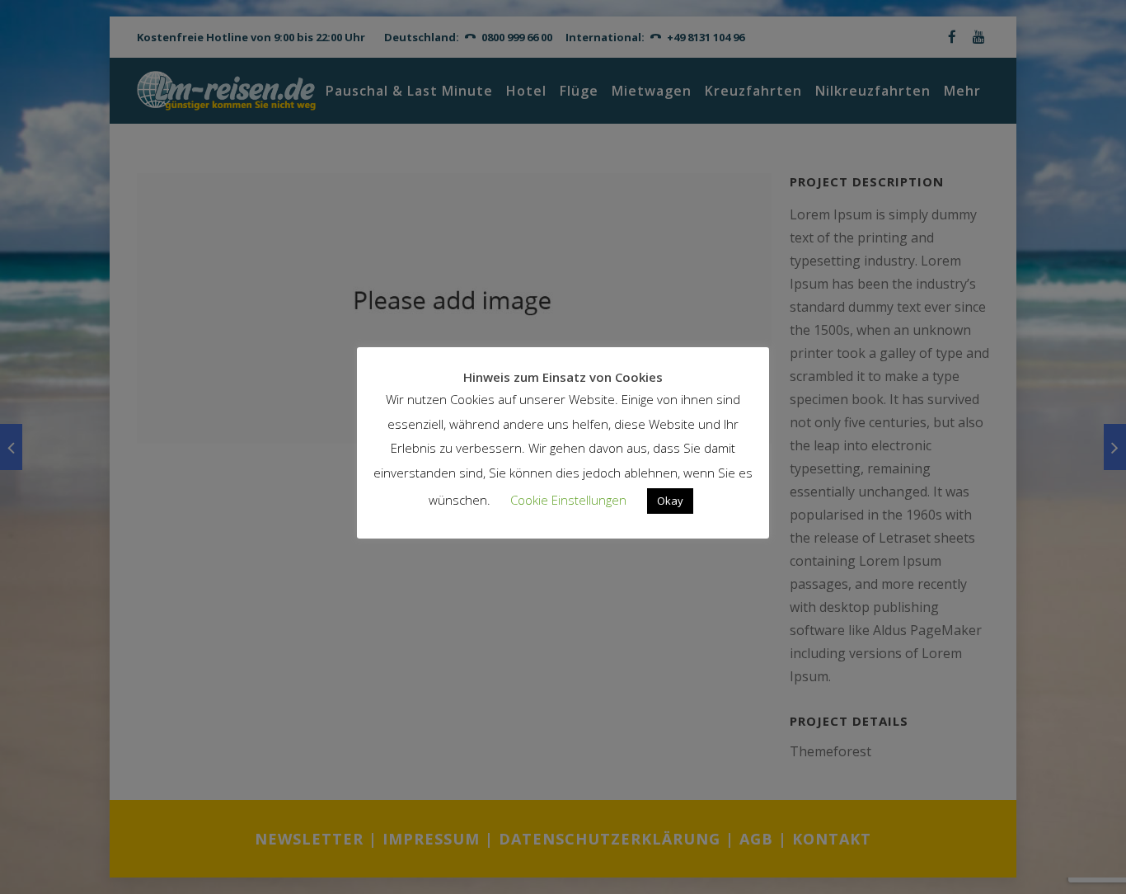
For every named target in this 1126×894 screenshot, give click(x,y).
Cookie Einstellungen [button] (568, 500)
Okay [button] (670, 500)
